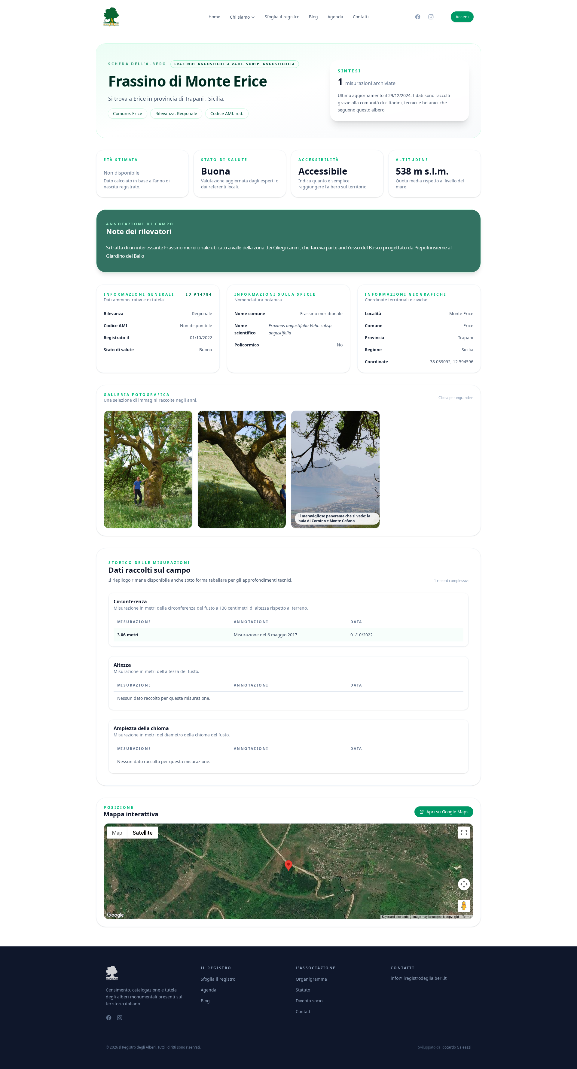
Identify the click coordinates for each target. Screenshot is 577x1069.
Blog (313, 17)
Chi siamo (240, 17)
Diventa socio (309, 1001)
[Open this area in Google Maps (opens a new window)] (115, 915)
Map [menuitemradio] (117, 833)
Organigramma (311, 979)
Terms (467, 916)
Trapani (195, 98)
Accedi (462, 17)
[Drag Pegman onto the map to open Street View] (464, 906)
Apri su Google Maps (447, 812)
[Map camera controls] (464, 884)
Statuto (303, 990)
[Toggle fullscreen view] (464, 833)
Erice (140, 98)
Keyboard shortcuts (395, 916)
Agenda (335, 17)
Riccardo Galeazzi (456, 1047)
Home (214, 17)
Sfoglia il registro (282, 17)
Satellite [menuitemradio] (143, 833)
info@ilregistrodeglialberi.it (419, 978)
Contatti (361, 17)
